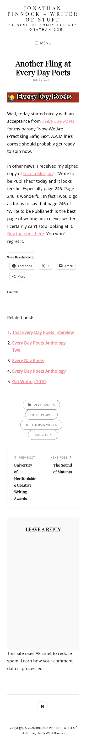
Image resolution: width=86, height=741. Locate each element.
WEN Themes (55, 733)
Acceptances (44, 405)
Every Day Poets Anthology (39, 371)
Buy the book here (25, 233)
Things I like (43, 435)
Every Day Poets (58, 121)
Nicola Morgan (38, 173)
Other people (41, 415)
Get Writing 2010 (29, 381)
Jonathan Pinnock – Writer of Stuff (43, 14)
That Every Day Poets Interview (43, 332)
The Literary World (41, 425)
